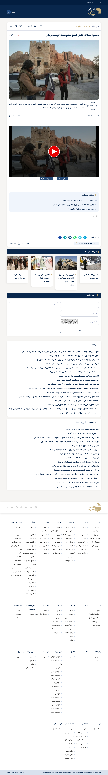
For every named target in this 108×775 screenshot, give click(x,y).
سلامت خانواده (16, 575)
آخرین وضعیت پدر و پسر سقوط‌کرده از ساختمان (82, 458)
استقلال (44, 535)
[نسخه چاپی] (10, 26)
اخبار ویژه (97, 535)
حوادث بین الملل (94, 618)
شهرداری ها (58, 652)
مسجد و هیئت (29, 572)
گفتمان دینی (30, 575)
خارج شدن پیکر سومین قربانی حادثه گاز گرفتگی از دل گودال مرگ (77, 482)
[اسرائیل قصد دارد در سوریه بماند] (90, 263)
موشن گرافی (69, 636)
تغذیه (19, 557)
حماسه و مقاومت (28, 553)
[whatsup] (75, 237)
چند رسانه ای (18, 605)
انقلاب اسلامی (29, 542)
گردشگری (85, 724)
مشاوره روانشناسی (29, 652)
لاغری (19, 535)
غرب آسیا (70, 557)
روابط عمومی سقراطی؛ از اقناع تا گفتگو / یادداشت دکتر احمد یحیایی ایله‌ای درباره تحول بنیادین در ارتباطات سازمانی (59, 396)
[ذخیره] (15, 26)
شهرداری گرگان (55, 679)
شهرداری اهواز (55, 671)
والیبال (44, 531)
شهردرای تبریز (56, 683)
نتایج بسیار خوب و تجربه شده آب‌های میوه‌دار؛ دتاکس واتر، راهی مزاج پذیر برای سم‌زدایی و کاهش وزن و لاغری (60, 351)
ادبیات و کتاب (29, 594)
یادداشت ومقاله (95, 538)
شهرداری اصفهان (55, 675)
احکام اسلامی (29, 549)
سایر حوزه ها (69, 560)
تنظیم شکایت (69, 755)
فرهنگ (33, 522)
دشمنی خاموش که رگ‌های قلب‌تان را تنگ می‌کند (82, 429)
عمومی (97, 527)
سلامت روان (17, 572)
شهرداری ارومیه (55, 712)
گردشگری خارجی (81, 736)
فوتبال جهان (43, 546)
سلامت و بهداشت (16, 522)
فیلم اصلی (59, 186)
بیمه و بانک (45, 652)
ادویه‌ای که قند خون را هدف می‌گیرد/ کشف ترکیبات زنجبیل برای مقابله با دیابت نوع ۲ (69, 441)
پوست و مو (17, 564)
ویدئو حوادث (96, 621)
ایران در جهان (69, 531)
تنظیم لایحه (69, 751)
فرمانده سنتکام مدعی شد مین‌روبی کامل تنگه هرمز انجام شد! (77, 400)
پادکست (85, 605)
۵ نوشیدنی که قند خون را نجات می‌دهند (84, 445)
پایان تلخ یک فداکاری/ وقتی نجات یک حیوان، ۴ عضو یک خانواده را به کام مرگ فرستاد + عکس (66, 437)
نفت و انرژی (56, 553)
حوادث (99, 605)
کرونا (19, 553)
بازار (87, 652)
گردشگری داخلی (81, 732)
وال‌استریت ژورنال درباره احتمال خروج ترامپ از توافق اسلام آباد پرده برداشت (72, 392)
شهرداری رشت (55, 701)
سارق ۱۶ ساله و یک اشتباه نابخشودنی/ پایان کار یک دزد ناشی (78, 486)
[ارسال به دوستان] (20, 26)
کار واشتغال (56, 729)
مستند (71, 614)
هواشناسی (96, 625)
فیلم (71, 640)
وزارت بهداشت (16, 542)
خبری (71, 610)
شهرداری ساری (55, 705)
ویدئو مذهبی (69, 629)
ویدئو (73, 605)
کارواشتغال (58, 724)
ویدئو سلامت (17, 538)
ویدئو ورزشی (43, 549)
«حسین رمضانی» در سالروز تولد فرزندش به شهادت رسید (79, 413)
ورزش (47, 522)
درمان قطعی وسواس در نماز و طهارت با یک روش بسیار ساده (78, 380)
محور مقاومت (69, 538)
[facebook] (60, 237)
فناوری (73, 652)
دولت (84, 538)
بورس (58, 535)
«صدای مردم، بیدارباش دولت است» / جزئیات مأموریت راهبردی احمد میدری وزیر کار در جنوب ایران (64, 388)
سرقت (71, 744)
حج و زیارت (30, 579)
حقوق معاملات (68, 758)
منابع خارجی (69, 618)
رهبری (84, 531)
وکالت (71, 747)
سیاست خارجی (81, 26)
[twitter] (80, 237)
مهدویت (31, 546)
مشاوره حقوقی (70, 724)
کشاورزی (57, 542)
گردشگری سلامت (81, 744)
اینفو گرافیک (97, 652)
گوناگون (46, 605)
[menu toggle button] (13, 12)
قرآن (32, 531)
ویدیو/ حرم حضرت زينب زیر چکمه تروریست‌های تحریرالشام (73, 204)
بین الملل (95, 26)
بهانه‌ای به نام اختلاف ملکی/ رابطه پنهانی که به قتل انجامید (78, 454)
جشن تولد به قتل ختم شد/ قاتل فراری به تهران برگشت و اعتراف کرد (75, 466)
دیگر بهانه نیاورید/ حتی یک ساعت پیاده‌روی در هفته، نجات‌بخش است (74, 450)
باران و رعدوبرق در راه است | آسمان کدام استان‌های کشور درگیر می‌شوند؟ (73, 404)
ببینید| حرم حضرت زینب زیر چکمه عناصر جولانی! (77, 200)
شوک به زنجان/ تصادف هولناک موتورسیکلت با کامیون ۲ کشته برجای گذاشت (72, 372)
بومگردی (83, 747)
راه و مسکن (56, 549)
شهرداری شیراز (55, 686)
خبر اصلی (96, 531)
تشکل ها (57, 633)
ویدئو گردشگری (68, 625)
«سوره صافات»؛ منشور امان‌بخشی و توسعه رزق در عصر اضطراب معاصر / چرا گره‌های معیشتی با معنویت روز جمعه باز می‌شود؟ (54, 409)
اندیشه (31, 557)
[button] (54, 151)
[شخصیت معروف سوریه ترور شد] (17, 263)
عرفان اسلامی (29, 568)
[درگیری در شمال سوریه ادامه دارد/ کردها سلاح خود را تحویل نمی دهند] (66, 263)
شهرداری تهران (55, 657)
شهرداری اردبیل (55, 697)
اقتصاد (59, 522)
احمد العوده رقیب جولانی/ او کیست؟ (81, 209)
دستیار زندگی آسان (41, 614)
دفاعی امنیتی (82, 542)
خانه (99, 522)
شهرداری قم (56, 694)
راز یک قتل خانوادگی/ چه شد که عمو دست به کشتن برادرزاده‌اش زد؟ (75, 478)
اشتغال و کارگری (55, 531)
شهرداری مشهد (55, 668)
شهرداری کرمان (55, 708)
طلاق (32, 664)
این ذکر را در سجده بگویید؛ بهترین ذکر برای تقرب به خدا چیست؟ (76, 470)
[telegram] (85, 237)
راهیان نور (31, 590)
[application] (54, 151)
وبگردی (20, 652)
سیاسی (85, 522)
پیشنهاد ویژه (96, 542)
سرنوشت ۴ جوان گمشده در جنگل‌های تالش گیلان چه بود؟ (78, 462)
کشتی (45, 553)
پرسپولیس (43, 538)
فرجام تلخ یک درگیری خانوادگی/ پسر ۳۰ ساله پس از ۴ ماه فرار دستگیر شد (73, 384)
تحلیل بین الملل (68, 535)
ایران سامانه (10, 772)
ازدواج (32, 660)
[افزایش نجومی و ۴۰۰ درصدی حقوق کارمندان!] (42, 263)
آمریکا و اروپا (69, 542)
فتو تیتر (31, 583)
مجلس (84, 535)
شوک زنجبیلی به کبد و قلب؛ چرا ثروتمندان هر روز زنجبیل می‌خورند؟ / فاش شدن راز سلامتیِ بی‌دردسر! (63, 368)
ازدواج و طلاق (69, 740)
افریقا (71, 546)
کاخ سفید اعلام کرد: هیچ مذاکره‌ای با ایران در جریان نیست (79, 376)
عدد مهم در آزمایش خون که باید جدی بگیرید (83, 433)
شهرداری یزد (56, 690)
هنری (99, 724)
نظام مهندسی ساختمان (31, 607)
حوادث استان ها (94, 614)
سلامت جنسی (16, 568)
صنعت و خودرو (55, 538)
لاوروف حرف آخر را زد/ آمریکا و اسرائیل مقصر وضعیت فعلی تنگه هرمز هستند (72, 364)
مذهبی (31, 586)
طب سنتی (17, 531)
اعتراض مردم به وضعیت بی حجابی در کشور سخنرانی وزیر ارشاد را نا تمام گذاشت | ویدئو (68, 359)
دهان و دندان (16, 560)
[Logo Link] (94, 12)
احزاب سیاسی (55, 621)
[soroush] (65, 237)
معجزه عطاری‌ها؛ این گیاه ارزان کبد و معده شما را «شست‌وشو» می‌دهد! (73, 355)
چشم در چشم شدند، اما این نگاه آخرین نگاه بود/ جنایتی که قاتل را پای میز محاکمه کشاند (67, 474)
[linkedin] (70, 237)
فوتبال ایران (43, 542)
